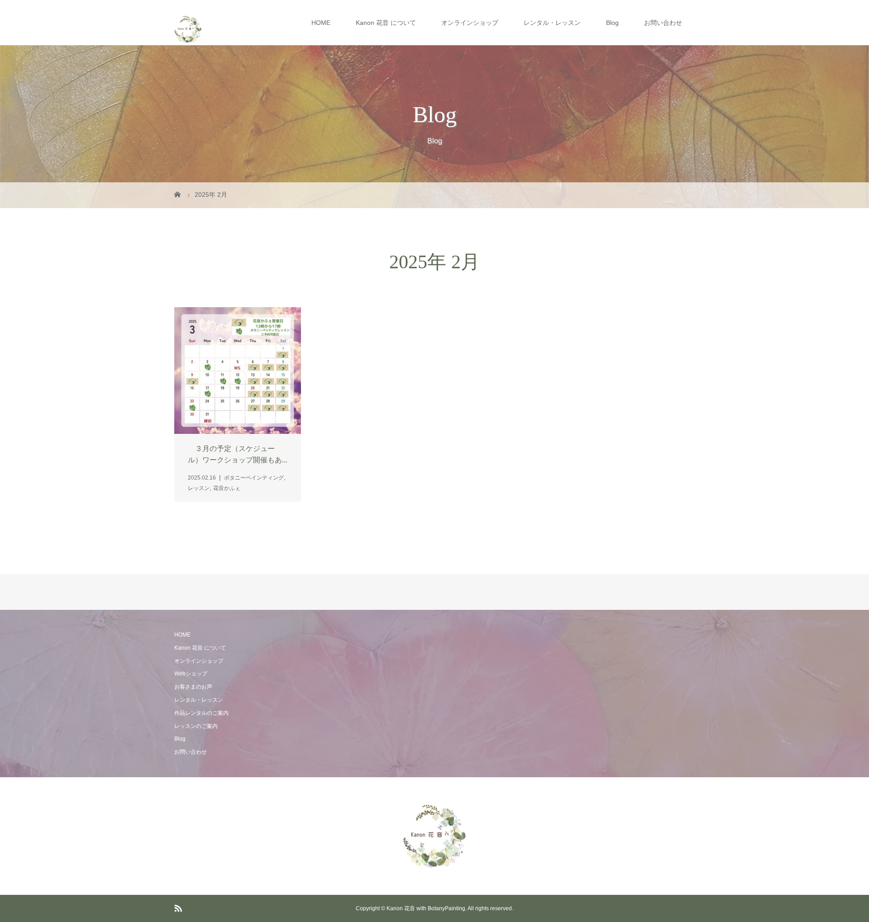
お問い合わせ (663, 22)
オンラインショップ (469, 22)
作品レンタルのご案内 (201, 713)
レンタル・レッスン (552, 22)
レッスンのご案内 (196, 726)
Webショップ (190, 673)
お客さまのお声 (193, 687)
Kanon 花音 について (386, 22)
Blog (612, 22)
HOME (320, 22)
